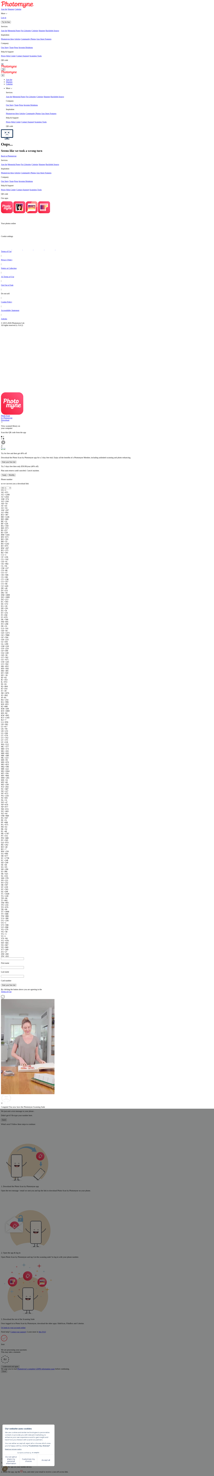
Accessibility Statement (10, 310)
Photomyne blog (7, 39)
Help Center (11, 56)
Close (4, 1371)
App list (4, 9)
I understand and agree (10, 1366)
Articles (17, 39)
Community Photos (28, 39)
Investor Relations (26, 47)
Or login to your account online (13, 1328)
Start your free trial (8, 462)
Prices (3, 56)
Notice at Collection (9, 268)
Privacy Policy (6, 260)
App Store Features (43, 39)
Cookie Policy (6, 302)
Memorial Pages (14, 31)
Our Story (5, 47)
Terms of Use (6, 251)
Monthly (12, 475)
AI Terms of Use (7, 277)
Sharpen (11, 9)
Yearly (4, 475)
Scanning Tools (35, 56)
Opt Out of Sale (7, 285)
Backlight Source (52, 31)
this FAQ (42, 1332)
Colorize (18, 9)
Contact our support (18, 1332)
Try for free (6, 22)
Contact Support (22, 56)
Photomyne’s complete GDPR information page (36, 1369)
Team (11, 47)
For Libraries (26, 31)
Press (16, 47)
